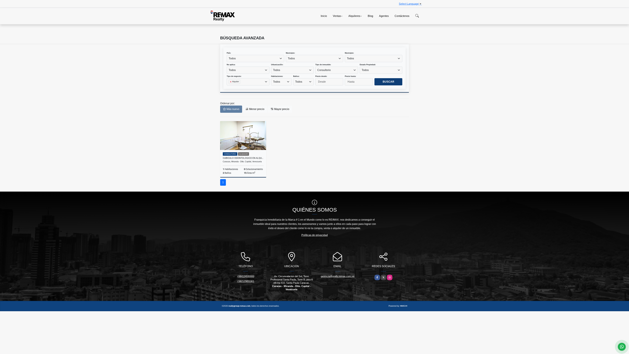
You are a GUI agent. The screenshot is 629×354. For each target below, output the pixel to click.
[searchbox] (230, 87)
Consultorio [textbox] (324, 70)
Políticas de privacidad (314, 235)
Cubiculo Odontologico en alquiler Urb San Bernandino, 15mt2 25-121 (243, 158)
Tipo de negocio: (234, 76)
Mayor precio (281, 109)
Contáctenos (402, 15)
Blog (370, 15)
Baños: (296, 76)
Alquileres (354, 15)
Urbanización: (277, 65)
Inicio (324, 15)
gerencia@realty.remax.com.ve (337, 276)
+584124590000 (245, 276)
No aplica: (231, 65)
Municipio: (290, 53)
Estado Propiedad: (368, 65)
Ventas (337, 15)
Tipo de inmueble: (323, 65)
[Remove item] (231, 82)
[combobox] (255, 58)
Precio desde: (321, 76)
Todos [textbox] (232, 58)
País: (229, 53)
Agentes (384, 15)
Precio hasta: (350, 76)
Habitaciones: (277, 76)
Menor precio (256, 109)
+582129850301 (245, 281)
